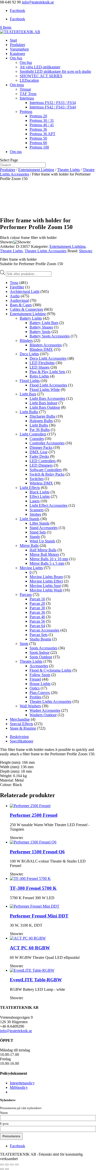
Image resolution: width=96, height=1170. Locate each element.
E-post (4, 1123)
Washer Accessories (45, 710)
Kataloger (17, 53)
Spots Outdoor (41, 657)
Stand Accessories (44, 528)
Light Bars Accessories (47, 398)
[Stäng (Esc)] (17, 1164)
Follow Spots (40, 675)
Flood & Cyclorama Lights (50, 670)
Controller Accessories (47, 443)
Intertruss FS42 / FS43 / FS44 (53, 107)
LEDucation (29, 80)
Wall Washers (30, 706)
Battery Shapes (41, 327)
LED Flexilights (42, 363)
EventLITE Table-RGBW (36, 979)
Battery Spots (40, 332)
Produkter (17, 45)
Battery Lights (31, 318)
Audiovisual (19, 300)
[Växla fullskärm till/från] (7, 1164)
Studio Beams (40, 639)
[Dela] (12, 1164)
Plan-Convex (40, 692)
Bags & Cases (21, 305)
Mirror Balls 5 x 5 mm (47, 563)
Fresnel (35, 679)
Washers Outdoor (43, 715)
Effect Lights (40, 496)
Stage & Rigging (23, 728)
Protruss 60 (38, 143)
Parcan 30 (37, 608)
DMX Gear (39, 452)
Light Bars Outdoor (45, 407)
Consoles (37, 438)
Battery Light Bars (44, 323)
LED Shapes (39, 367)
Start (13, 40)
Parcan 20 (37, 603)
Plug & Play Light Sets (47, 372)
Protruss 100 (39, 147)
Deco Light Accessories (48, 358)
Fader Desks (39, 456)
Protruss (26, 111)
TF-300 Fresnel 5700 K (33, 888)
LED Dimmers (41, 465)
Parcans (26, 594)
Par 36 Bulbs (40, 430)
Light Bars (28, 394)
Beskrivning (19, 737)
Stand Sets (38, 532)
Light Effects (30, 487)
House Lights (40, 684)
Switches (37, 479)
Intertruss (27, 98)
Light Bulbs (29, 412)
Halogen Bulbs (41, 421)
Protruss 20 (38, 116)
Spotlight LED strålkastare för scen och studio (55, 71)
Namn (4, 1113)
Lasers (35, 501)
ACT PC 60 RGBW (30, 947)
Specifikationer (21, 741)
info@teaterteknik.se (16, 1031)
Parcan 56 (37, 621)
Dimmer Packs (41, 447)
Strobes (35, 514)
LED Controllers (43, 461)
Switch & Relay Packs (47, 474)
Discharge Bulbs (42, 416)
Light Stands (29, 519)
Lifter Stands (39, 523)
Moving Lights (31, 568)
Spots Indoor (39, 652)
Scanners (37, 510)
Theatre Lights (68, 170)
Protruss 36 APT (42, 134)
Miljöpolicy (19, 1087)
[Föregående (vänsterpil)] (2, 1169)
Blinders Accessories (46, 345)
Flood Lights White (45, 389)
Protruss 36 (38, 129)
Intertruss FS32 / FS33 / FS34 (53, 103)
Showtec (86, 251)
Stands (35, 536)
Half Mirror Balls (43, 550)
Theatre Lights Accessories (45, 251)
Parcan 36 (37, 612)
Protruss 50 (38, 138)
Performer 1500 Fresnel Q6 (37, 851)
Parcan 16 (37, 599)
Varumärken (19, 49)
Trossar (25, 89)
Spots (24, 643)
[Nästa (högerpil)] (7, 1169)
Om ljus (16, 58)
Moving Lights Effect (46, 581)
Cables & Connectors (26, 309)
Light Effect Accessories (48, 505)
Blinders (26, 340)
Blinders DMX (41, 349)
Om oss (16, 152)
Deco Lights (29, 354)
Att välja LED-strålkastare (40, 67)
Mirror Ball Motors (44, 554)
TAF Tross (28, 94)
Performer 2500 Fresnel (33, 815)
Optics (35, 688)
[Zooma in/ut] (2, 1164)
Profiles (35, 697)
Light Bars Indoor (43, 403)
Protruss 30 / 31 (42, 120)
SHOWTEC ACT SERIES (41, 76)
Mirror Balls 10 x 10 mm (49, 559)
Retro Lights (39, 376)
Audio (15, 296)
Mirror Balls (29, 545)
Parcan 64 (37, 626)
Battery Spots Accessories (50, 336)
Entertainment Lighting (36, 170)
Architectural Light (24, 291)
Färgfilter (17, 287)
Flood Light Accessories (48, 385)
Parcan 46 (37, 617)
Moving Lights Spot (45, 586)
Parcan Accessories (44, 630)
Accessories (39, 666)
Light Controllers (33, 434)
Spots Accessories (43, 648)
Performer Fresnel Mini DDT (39, 915)
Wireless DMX (41, 483)
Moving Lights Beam (46, 577)
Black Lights (39, 492)
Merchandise (20, 719)
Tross (14, 282)
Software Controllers (46, 470)
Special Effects (21, 724)
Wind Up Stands (42, 541)
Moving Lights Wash (46, 590)
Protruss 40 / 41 (42, 125)
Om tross (17, 85)
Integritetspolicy (22, 1083)
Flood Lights (30, 381)
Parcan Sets (39, 635)
